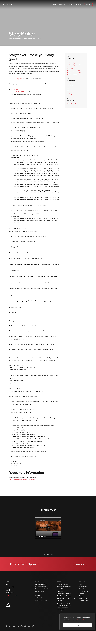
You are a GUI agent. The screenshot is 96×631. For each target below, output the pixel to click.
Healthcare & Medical (64, 593)
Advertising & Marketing (64, 605)
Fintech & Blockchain (63, 584)
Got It (77, 625)
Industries (62, 4)
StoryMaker (19, 79)
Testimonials (83, 598)
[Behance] (29, 626)
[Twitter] (14, 626)
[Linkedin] (10, 626)
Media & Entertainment (64, 586)
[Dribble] (25, 626)
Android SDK (14, 89)
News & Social (61, 589)
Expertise (71, 4)
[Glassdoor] (33, 626)
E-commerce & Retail (63, 603)
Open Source (83, 589)
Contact (88, 4)
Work (54, 4)
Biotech (59, 600)
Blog (8, 590)
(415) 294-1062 (39, 591)
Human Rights (83, 591)
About (8, 584)
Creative (81, 584)
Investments (83, 586)
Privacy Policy (83, 600)
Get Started (80, 564)
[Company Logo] (8, 4)
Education (60, 591)
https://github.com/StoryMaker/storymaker (23, 480)
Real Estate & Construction (65, 596)
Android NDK (20, 92)
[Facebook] (7, 626)
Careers (81, 593)
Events (81, 596)
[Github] (21, 626)
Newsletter (11, 596)
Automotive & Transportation (66, 598)
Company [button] (79, 4)
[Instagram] (18, 626)
